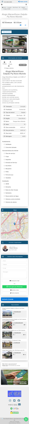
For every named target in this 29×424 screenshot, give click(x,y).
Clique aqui (5, 365)
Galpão (23, 7)
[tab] (7, 32)
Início (4, 7)
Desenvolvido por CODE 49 (14, 422)
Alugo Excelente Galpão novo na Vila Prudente (13, 330)
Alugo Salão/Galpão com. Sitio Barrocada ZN (13, 350)
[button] (4, 42)
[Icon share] (10, 400)
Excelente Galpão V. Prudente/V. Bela (11, 340)
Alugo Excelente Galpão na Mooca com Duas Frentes (13, 309)
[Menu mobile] (1, 4)
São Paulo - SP (16, 7)
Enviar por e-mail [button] (15, 280)
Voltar (25, 9)
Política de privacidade (14, 421)
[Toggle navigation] (26, 4)
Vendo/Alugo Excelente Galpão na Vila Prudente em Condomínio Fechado (14, 320)
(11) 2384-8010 (8, 2)
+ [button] (2, 213)
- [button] (2, 216)
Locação (9, 7)
